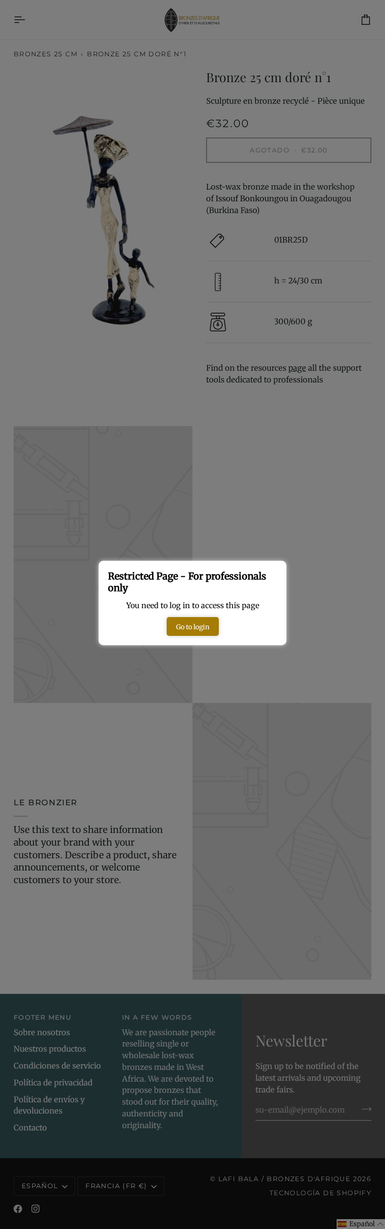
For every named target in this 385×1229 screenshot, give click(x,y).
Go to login (192, 627)
